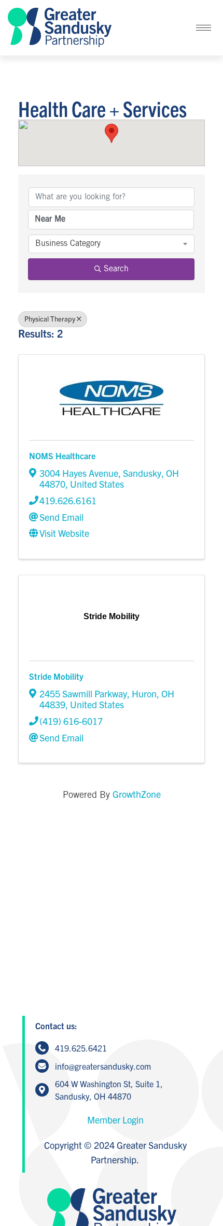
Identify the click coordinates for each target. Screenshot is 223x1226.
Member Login (115, 1120)
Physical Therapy (49, 318)
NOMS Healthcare (62, 455)
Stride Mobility (56, 676)
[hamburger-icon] (203, 28)
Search (116, 269)
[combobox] (111, 244)
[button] (111, 133)
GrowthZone (137, 794)
